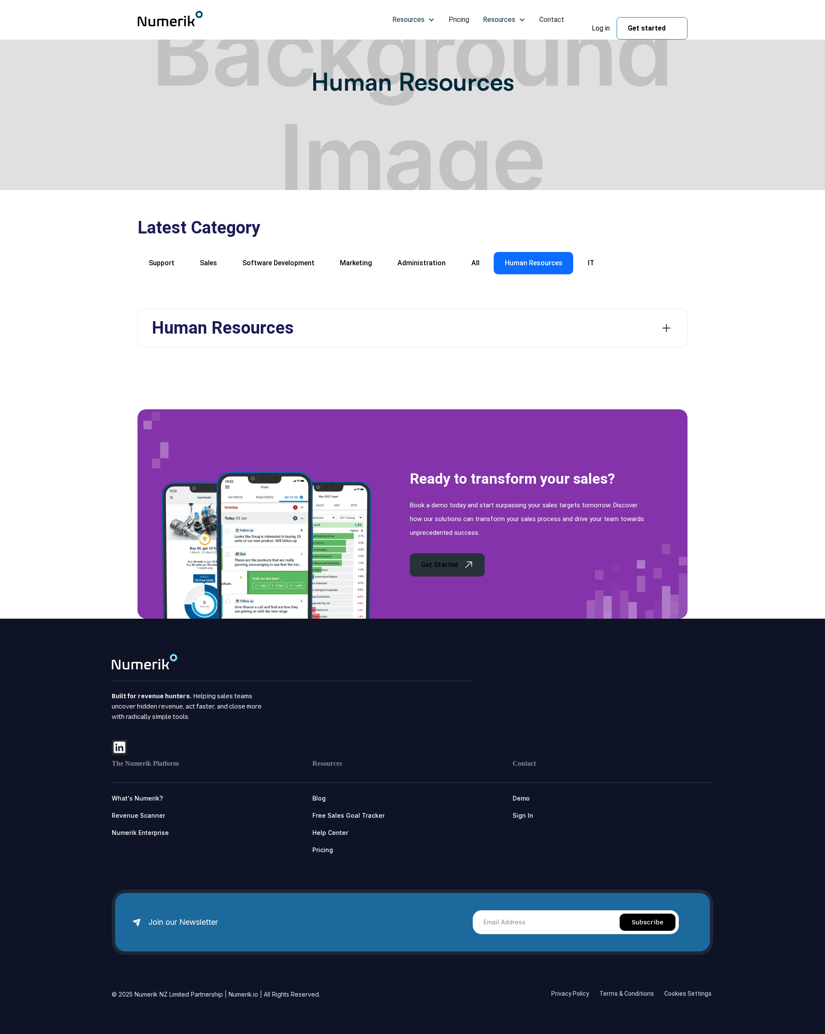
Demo (521, 798)
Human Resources (533, 263)
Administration (421, 263)
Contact (551, 19)
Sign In (523, 815)
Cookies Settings (688, 993)
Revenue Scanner (138, 815)
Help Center (330, 832)
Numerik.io (243, 994)
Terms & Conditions (626, 993)
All (475, 263)
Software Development (278, 263)
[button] (413, 20)
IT (591, 263)
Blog (319, 798)
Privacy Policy (570, 993)
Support (161, 263)
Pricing (459, 19)
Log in (601, 28)
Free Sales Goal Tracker (348, 815)
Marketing (356, 263)
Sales (208, 263)
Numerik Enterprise (140, 832)
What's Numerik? (137, 798)
